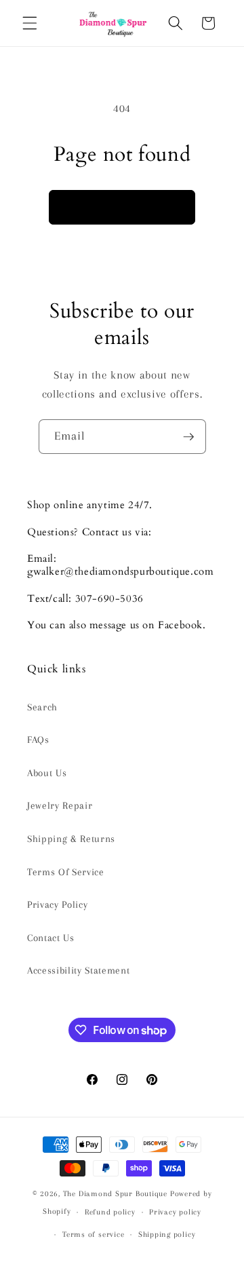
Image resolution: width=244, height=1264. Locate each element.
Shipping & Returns (71, 839)
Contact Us (51, 938)
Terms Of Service (65, 872)
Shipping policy (167, 1234)
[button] (30, 23)
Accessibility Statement (78, 970)
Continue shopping (122, 207)
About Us (46, 773)
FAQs (38, 740)
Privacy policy (175, 1212)
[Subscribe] (188, 437)
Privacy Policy (57, 905)
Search (42, 707)
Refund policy (110, 1212)
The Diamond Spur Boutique (115, 1193)
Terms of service (93, 1234)
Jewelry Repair (59, 805)
